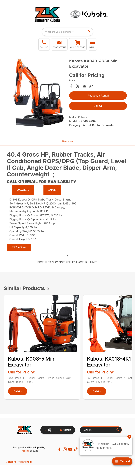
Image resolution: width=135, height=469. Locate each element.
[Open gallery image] (37, 93)
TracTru (24, 450)
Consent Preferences (19, 461)
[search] (89, 31)
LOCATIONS (23, 190)
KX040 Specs (19, 247)
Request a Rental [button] (98, 95)
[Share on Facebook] (71, 86)
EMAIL (52, 190)
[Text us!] (122, 461)
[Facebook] (59, 449)
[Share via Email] (84, 86)
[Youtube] (70, 449)
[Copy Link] (91, 86)
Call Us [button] (98, 105)
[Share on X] (78, 86)
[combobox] (67, 32)
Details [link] (18, 391)
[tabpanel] (37, 93)
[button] (44, 44)
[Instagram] (65, 449)
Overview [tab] (67, 141)
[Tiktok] (76, 449)
